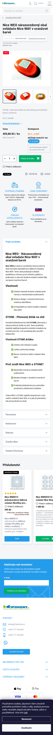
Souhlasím (26, 728)
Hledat (46, 11)
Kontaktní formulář (16, 652)
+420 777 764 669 (16, 629)
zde (25, 712)
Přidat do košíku (27, 158)
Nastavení (26, 719)
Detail (17, 539)
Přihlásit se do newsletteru (16, 591)
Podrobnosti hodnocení (37, 38)
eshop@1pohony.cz (16, 624)
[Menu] (49, 3)
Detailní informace (11, 124)
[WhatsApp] (5, 642)
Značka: (7, 45)
